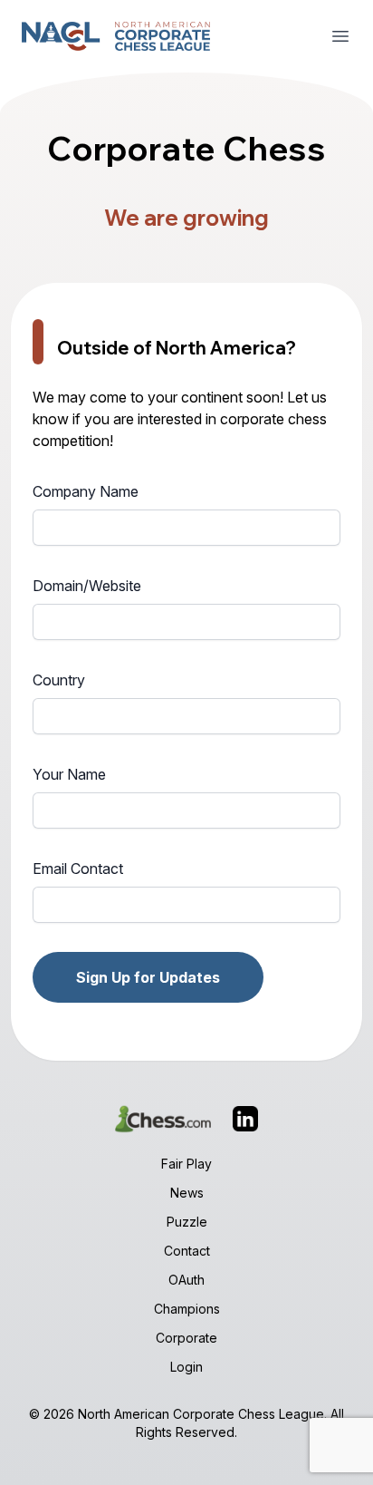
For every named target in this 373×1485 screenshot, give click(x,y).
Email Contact (78, 868)
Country (59, 680)
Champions (187, 1308)
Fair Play (186, 1163)
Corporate (186, 1337)
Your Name (69, 774)
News (187, 1192)
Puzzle (187, 1221)
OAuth (186, 1279)
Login (186, 1366)
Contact (187, 1250)
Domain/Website (87, 586)
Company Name (86, 491)
